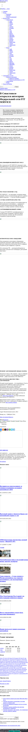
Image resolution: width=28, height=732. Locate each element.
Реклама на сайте (4, 683)
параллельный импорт (6, 672)
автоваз (18, 665)
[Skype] (12, 430)
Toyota (11, 43)
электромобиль (4, 675)
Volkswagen (12, 45)
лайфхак (6, 670)
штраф (16, 673)
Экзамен (3, 665)
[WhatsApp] (10, 430)
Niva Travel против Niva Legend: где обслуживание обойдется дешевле (12, 597)
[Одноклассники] (3, 430)
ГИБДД (2, 662)
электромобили (23, 673)
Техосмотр (18, 663)
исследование (12, 669)
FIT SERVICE (4, 450)
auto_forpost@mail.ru (5, 681)
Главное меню (4, 88)
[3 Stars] (11, 421)
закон (24, 668)
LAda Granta (5, 659)
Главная (5, 11)
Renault (11, 40)
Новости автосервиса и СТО (17, 79)
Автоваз (16, 661)
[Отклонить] (20, 731)
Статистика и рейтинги (8, 663)
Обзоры (8, 15)
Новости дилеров (14, 78)
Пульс (4, 12)
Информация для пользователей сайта (10, 725)
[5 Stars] (20, 421)
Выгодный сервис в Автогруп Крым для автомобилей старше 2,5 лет (13, 514)
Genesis (11, 26)
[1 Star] (2, 421)
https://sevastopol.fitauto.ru (6, 417)
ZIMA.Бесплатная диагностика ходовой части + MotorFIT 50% (13, 540)
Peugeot (11, 39)
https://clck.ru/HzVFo (8, 395)
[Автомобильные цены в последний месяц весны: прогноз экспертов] (5, 556)
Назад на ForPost (7, 84)
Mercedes (11, 35)
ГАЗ (10, 46)
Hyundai (11, 28)
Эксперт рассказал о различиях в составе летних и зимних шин (14, 702)
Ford (10, 25)
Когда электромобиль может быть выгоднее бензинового (11, 613)
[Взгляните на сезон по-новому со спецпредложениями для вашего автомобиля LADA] (13, 483)
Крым (7, 47)
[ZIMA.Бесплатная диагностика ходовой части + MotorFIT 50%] (13, 536)
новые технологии (21, 670)
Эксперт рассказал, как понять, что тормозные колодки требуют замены (15, 710)
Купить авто (6, 18)
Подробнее (3, 461)
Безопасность (23, 661)
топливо (10, 673)
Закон (7, 662)
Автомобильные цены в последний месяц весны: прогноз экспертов (14, 560)
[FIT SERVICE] (11, 447)
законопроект (4, 669)
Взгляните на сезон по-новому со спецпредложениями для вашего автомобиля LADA (11, 487)
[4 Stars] (15, 421)
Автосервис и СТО (8, 75)
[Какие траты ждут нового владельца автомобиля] (5, 626)
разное (15, 672)
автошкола (13, 666)
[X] (5, 430)
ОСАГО (13, 662)
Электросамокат (10, 665)
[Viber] (7, 430)
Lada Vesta (13, 659)
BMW (10, 22)
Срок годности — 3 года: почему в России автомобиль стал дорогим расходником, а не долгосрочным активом (11, 578)
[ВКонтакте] (1, 430)
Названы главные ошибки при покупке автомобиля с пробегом (13, 707)
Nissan (11, 38)
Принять (11, 731)
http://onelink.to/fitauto (11, 402)
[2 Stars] (6, 421)
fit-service (6, 419)
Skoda (24, 659)
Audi (10, 21)
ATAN (2, 648)
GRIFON (2, 651)
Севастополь (9, 19)
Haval (12, 658)
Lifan (10, 32)
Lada (10, 31)
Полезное (8, 14)
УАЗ (24, 663)
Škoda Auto (12, 42)
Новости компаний (11, 17)
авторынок (5, 666)
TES (1, 650)
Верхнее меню (4, 0)
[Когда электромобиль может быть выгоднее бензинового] (5, 609)
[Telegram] (14, 430)
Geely (7, 658)
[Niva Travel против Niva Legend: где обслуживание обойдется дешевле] (5, 593)
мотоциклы (12, 670)
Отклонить (16, 731)
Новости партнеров (11, 77)
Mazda (11, 33)
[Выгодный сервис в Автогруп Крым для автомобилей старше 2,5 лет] (13, 511)
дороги (18, 668)
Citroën (11, 24)
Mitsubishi (11, 36)
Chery (2, 658)
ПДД (18, 662)
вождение (12, 668)
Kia (10, 29)
